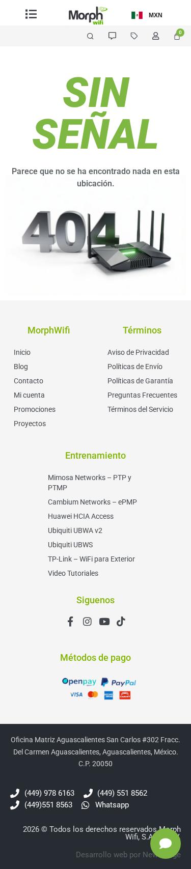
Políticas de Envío (134, 366)
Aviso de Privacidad (138, 352)
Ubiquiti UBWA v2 (75, 530)
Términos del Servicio (140, 409)
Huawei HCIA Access (81, 516)
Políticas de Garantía (140, 381)
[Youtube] (104, 621)
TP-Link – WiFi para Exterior (91, 559)
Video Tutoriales (73, 573)
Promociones (35, 409)
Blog (21, 366)
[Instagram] (87, 621)
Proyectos (30, 423)
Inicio (22, 352)
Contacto (28, 381)
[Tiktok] (121, 621)
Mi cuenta (29, 395)
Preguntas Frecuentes (142, 395)
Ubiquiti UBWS (70, 545)
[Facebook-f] (70, 621)
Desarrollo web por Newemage (128, 854)
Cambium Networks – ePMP (92, 502)
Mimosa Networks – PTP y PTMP (89, 482)
